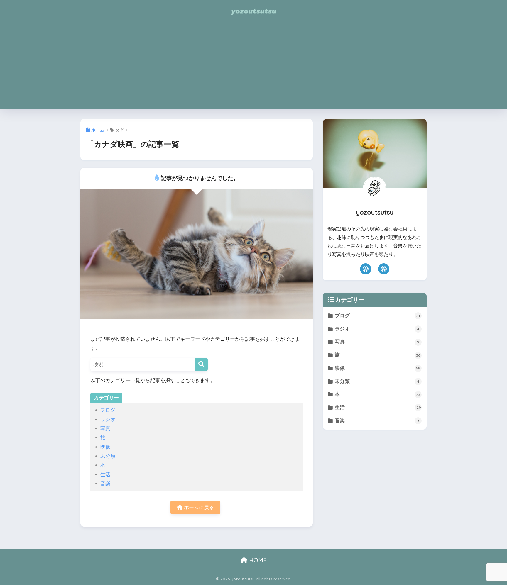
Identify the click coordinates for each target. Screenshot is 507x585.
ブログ (107, 410)
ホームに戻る (198, 507)
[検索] (201, 364)
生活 (105, 474)
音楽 (105, 483)
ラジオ (107, 419)
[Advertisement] (253, 68)
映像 (105, 447)
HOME (257, 560)
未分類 (107, 456)
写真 (105, 428)
